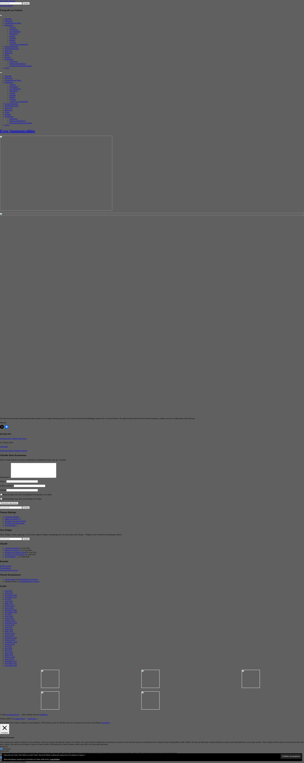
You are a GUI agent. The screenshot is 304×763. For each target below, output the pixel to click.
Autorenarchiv (5, 439)
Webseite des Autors (18, 439)
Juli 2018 (8, 646)
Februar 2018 (10, 657)
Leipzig (12, 36)
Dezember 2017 (11, 661)
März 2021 (9, 604)
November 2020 (11, 612)
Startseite (8, 19)
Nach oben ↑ (32, 719)
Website (3, 490)
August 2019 (9, 625)
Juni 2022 (8, 591)
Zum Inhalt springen (7, 1)
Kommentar (5, 477)
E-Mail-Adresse (6, 486)
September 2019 (11, 623)
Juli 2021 (8, 599)
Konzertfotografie (11, 47)
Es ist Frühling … (11, 525)
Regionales (9, 25)
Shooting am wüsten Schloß (15, 521)
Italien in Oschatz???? (13, 519)
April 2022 (9, 593)
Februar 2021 (10, 606)
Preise (7, 55)
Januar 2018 (9, 659)
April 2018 (9, 653)
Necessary (7, 749)
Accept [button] (93, 723)
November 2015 (11, 666)
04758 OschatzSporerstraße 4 (5, 567)
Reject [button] (98, 723)
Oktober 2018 (10, 640)
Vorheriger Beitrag (7, 451)
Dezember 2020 (11, 610)
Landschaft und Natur (13, 23)
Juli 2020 (8, 614)
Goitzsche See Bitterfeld (19, 44)
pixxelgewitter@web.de (9, 570)
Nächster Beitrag (20, 451)
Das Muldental (15, 32)
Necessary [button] (4, 746)
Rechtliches (9, 59)
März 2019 (9, 631)
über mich (8, 51)
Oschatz (13, 27)
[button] (50, 679)
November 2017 (11, 663)
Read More (105, 723)
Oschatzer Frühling (12, 517)
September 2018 (11, 642)
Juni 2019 (8, 627)
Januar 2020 (9, 619)
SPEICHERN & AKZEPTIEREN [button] (13, 762)
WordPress (44, 715)
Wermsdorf (14, 29)
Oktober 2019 (10, 621)
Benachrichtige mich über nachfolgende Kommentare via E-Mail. (27, 495)
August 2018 (9, 644)
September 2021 (11, 597)
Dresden (13, 38)
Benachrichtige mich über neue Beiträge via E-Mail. (22, 499)
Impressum (14, 62)
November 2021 (11, 595)
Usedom (13, 42)
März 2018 (9, 655)
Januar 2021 (9, 608)
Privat (7, 68)
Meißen (12, 40)
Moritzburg (14, 34)
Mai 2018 (8, 651)
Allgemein (4, 447)
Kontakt (8, 57)
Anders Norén (19, 719)
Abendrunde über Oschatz (28, 579)
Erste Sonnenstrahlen (17, 131)
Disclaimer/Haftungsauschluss (21, 66)
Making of (9, 53)
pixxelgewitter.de (6, 6)
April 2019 (9, 629)
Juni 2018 (8, 648)
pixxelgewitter (10, 579)
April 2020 (9, 616)
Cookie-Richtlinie (55, 759)
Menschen (8, 21)
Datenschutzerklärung (18, 64)
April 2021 (9, 601)
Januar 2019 (9, 636)
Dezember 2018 (11, 638)
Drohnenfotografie (12, 49)
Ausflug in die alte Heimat (14, 523)
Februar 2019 (10, 633)
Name (3, 481)
